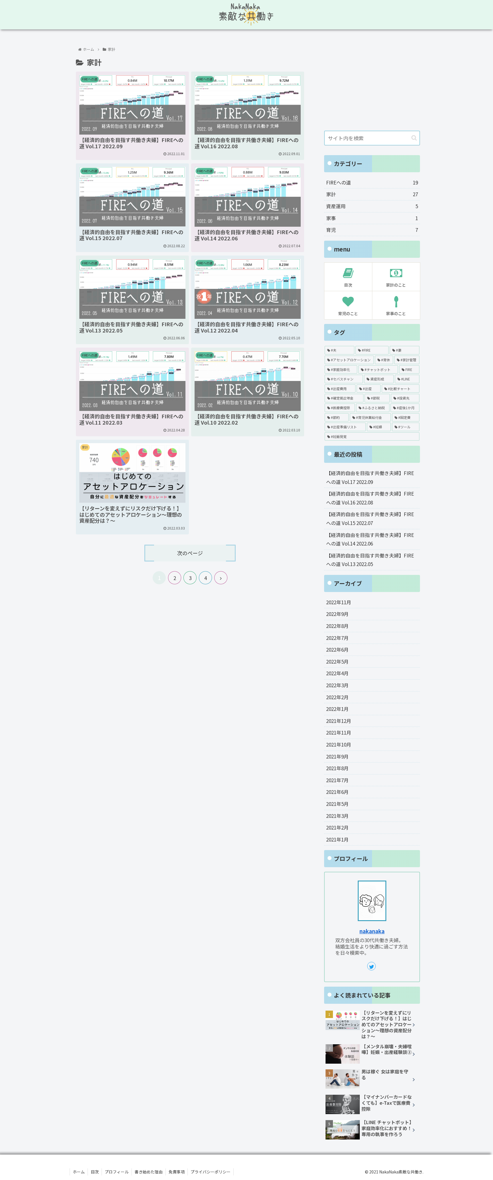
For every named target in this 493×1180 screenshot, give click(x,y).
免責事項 (177, 1172)
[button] (414, 138)
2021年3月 (337, 815)
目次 (95, 1172)
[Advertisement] (372, 82)
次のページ (190, 553)
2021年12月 (338, 720)
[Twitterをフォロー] (371, 966)
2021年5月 (337, 803)
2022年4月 (337, 673)
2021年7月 (337, 780)
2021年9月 (337, 756)
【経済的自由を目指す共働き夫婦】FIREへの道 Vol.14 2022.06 (370, 539)
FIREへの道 (372, 182)
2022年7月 (337, 637)
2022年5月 (337, 661)
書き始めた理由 (149, 1172)
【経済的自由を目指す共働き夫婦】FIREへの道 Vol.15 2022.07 (370, 518)
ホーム (79, 1172)
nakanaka (372, 931)
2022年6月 (337, 649)
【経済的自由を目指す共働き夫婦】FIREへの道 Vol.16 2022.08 (370, 498)
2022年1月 (337, 708)
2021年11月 (338, 732)
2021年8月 (337, 768)
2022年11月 (338, 602)
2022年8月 (337, 625)
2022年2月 (337, 697)
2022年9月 (337, 613)
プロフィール (117, 1172)
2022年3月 (337, 685)
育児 (372, 229)
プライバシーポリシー (211, 1172)
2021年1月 (337, 839)
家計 (372, 194)
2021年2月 (337, 827)
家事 (372, 218)
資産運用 (372, 206)
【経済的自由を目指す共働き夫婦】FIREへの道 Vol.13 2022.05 (370, 560)
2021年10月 (338, 744)
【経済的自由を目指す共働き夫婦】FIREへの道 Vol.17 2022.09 (370, 477)
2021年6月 (337, 791)
